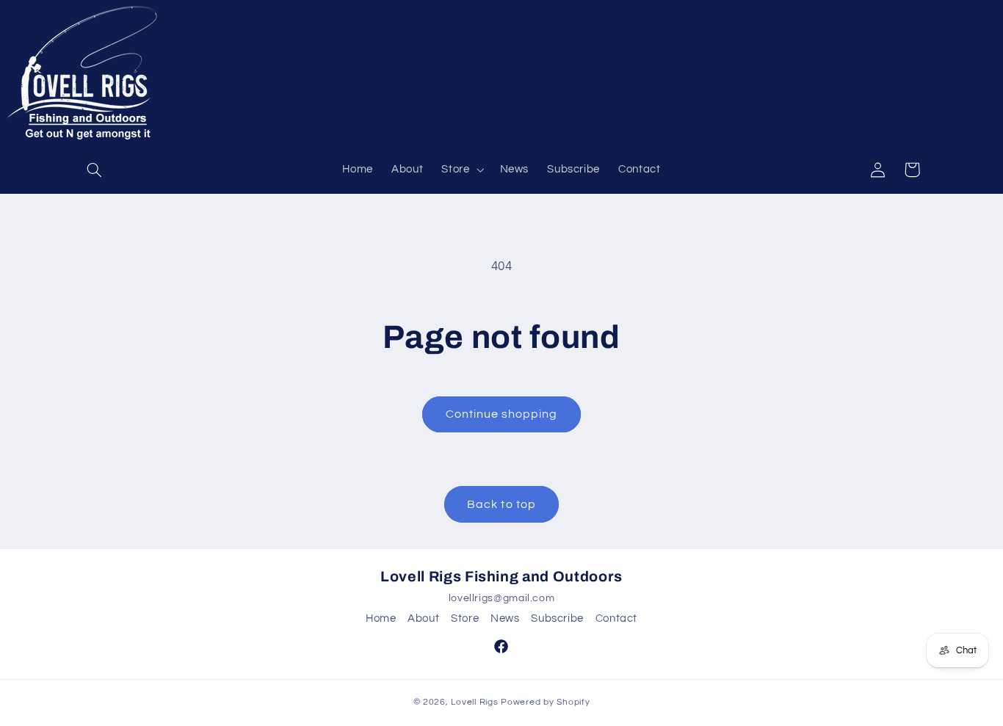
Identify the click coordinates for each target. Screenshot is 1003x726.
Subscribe (557, 618)
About (423, 618)
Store (465, 618)
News (505, 618)
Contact (616, 618)
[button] (95, 169)
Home (381, 618)
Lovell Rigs (474, 702)
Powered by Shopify (545, 702)
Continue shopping (502, 414)
